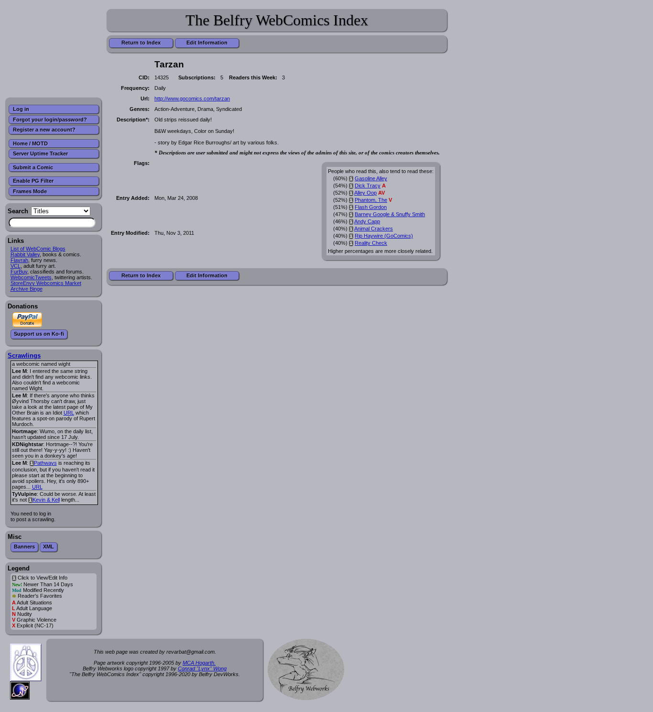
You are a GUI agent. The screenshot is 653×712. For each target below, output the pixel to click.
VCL (16, 266)
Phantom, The (371, 200)
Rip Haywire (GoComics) (384, 236)
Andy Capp (367, 221)
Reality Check (371, 243)
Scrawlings (24, 355)
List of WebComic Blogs (38, 249)
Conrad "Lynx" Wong (202, 668)
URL (69, 413)
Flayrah (19, 260)
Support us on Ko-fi (39, 334)
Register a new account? (44, 129)
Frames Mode (30, 191)
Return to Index (141, 42)
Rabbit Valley (25, 254)
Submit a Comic (33, 167)
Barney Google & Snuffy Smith (390, 214)
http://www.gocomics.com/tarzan (192, 98)
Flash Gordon (371, 207)
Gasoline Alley (371, 178)
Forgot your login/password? (50, 119)
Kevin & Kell (46, 500)
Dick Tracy (368, 185)
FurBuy (19, 271)
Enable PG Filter (33, 181)
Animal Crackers (373, 228)
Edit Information (207, 42)
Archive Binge (27, 289)
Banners (24, 546)
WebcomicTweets (31, 277)
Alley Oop (365, 193)
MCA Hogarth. (199, 663)
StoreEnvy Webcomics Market (46, 283)
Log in (21, 109)
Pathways (45, 463)
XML (48, 546)
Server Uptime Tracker (40, 153)
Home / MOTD (30, 143)
